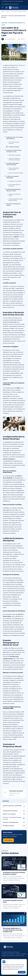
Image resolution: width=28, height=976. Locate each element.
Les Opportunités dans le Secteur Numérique (13, 164)
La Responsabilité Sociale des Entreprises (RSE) (16, 199)
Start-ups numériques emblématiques (14, 169)
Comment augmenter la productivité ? (14, 806)
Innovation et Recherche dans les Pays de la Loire (14, 151)
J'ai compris (21, 972)
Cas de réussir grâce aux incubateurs (14, 185)
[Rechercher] (2, 7)
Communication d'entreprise (14, 810)
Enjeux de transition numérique (16, 172)
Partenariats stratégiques (15, 155)
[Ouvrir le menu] (6, 8)
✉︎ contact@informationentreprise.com (10, 4)
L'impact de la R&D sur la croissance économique (14, 159)
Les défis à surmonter (14, 146)
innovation (14, 322)
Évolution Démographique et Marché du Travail (14, 190)
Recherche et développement (14, 822)
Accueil (3, 11)
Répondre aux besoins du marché (15, 195)
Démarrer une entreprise (14, 814)
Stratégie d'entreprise (14, 825)
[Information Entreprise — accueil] (18, 7)
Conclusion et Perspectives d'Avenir (13, 204)
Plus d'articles (8, 840)
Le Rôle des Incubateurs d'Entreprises (13, 177)
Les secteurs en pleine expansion (14, 142)
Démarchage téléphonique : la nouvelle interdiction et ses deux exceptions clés (12, 929)
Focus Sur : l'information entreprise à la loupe (16, 11)
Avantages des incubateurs (15, 181)
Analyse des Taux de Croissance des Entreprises (15, 138)
